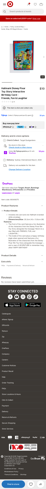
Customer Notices (9, 365)
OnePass (5, 348)
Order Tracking (8, 383)
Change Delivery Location (19, 169)
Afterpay (5, 342)
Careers (5, 360)
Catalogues (6, 314)
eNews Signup (7, 319)
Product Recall (7, 371)
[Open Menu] (4, 4)
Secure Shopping (8, 423)
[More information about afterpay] (13, 127)
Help (3, 377)
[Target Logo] (10, 4)
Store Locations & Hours (11, 394)
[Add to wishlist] (31, 484)
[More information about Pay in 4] (25, 127)
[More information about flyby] (32, 115)
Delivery (5, 411)
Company (5, 354)
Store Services (7, 429)
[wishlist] (35, 4)
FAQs (4, 388)
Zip (3, 337)
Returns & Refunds (9, 417)
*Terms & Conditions (11, 474)
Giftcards (5, 325)
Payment (5, 406)
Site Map (23, 474)
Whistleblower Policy (11, 471)
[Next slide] (44, 57)
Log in (17, 193)
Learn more (7, 193)
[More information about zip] (35, 127)
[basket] (41, 4)
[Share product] (40, 484)
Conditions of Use (10, 469)
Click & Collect (7, 400)
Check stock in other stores (20, 147)
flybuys (5, 331)
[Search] (4, 11)
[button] (13, 484)
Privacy (21, 469)
